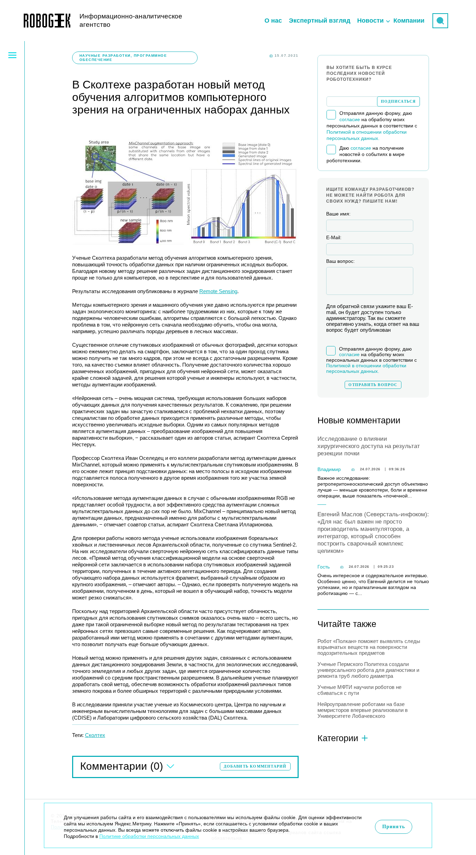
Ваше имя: (338, 213)
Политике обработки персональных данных (149, 836)
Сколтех (95, 735)
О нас (273, 20)
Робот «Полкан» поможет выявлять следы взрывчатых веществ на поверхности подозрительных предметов (368, 647)
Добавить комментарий (255, 766)
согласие (349, 119)
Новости (370, 20)
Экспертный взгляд (319, 20)
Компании (408, 20)
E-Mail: (333, 237)
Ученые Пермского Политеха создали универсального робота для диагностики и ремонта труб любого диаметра (368, 670)
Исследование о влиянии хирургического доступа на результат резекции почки (368, 446)
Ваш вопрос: (340, 261)
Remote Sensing (218, 291)
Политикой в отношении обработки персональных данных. (366, 368)
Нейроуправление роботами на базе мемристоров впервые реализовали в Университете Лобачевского (362, 710)
